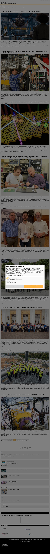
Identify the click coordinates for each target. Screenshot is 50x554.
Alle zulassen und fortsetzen (33, 286)
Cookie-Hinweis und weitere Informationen (14, 275)
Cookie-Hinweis (27, 269)
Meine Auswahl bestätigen (15, 286)
